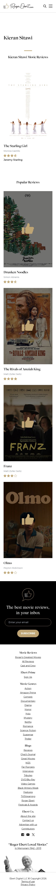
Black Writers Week (28, 788)
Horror (28, 709)
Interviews (28, 771)
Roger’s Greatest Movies (28, 657)
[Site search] (44, 6)
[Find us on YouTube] (28, 834)
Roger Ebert (28, 800)
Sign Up (28, 677)
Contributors (28, 828)
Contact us (28, 820)
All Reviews (28, 661)
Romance (28, 726)
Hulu (28, 713)
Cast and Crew (28, 665)
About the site (28, 816)
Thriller (28, 739)
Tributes (28, 775)
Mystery (28, 718)
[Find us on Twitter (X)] (33, 834)
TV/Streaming (28, 796)
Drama (28, 705)
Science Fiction (28, 730)
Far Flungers (28, 767)
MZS (28, 762)
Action (28, 688)
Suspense (28, 734)
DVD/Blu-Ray (28, 779)
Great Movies (28, 758)
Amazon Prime (28, 692)
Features (28, 792)
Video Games (28, 783)
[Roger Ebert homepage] (18, 6)
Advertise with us (28, 824)
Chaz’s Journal (28, 754)
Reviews (28, 750)
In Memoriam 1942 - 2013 (28, 848)
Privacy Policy (28, 884)
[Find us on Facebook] (22, 834)
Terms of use (28, 881)
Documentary (28, 701)
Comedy (28, 697)
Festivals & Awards (28, 804)
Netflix (28, 722)
